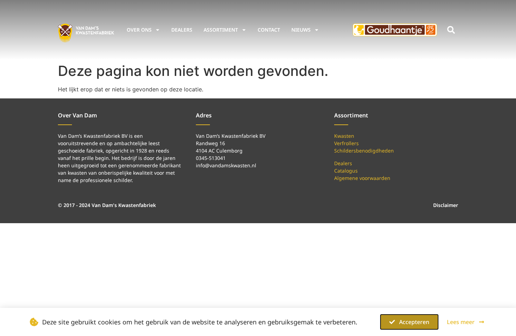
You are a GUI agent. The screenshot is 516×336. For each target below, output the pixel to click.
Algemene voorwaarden (362, 178)
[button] (451, 30)
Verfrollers (346, 143)
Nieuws (301, 29)
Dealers (181, 29)
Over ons (139, 29)
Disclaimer (445, 205)
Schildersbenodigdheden (364, 150)
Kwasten (344, 136)
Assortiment (221, 29)
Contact (269, 29)
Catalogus (346, 170)
